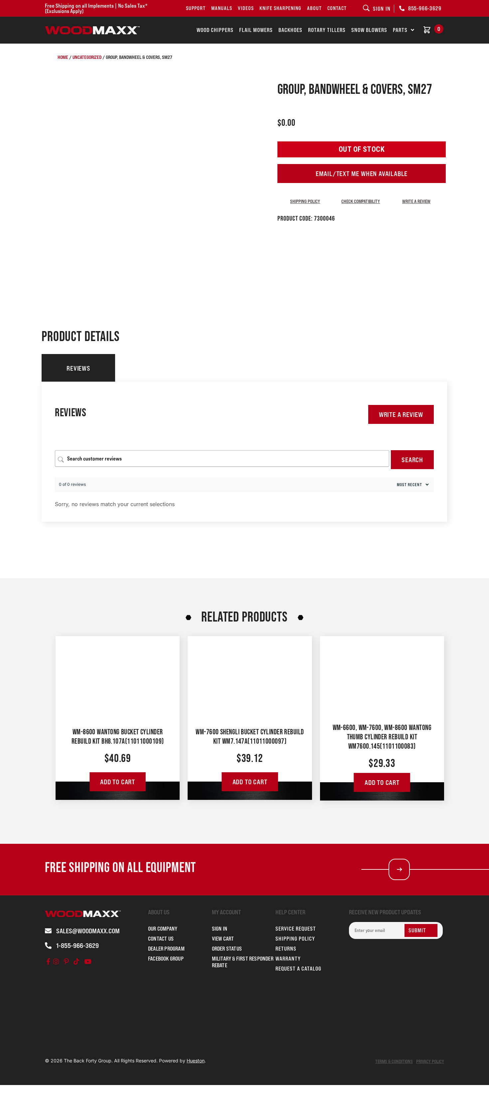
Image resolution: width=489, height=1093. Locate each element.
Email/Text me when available (362, 174)
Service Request (295, 928)
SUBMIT (417, 930)
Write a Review (401, 415)
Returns (285, 948)
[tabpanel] (244, 452)
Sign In (219, 928)
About (314, 8)
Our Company (162, 928)
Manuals (221, 8)
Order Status (227, 948)
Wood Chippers (215, 30)
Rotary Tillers (327, 30)
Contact (337, 8)
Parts (400, 30)
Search (412, 460)
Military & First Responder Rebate (242, 962)
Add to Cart (117, 782)
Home (63, 57)
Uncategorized (87, 57)
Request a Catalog (298, 968)
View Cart (223, 938)
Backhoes (290, 30)
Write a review (416, 201)
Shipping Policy (305, 201)
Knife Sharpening (280, 8)
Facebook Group (166, 958)
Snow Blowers (369, 30)
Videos (246, 8)
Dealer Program (166, 948)
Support (196, 8)
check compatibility (360, 201)
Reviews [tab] (78, 368)
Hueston (196, 1060)
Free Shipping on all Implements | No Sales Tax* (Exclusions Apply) (96, 8)
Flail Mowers (256, 30)
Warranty (288, 958)
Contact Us (161, 938)
